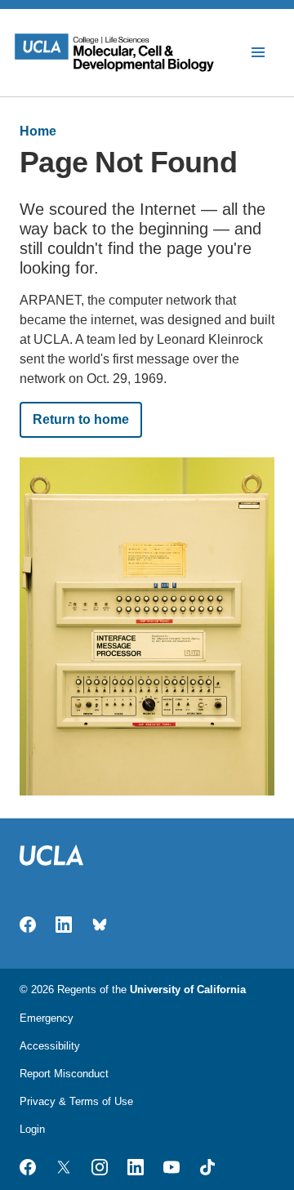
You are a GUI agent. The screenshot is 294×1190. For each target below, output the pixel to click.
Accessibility (50, 1046)
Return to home (81, 419)
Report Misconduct (64, 1073)
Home (38, 131)
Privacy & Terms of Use (76, 1101)
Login (32, 1129)
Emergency (47, 1018)
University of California (188, 989)
